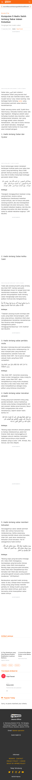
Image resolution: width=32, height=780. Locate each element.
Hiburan (9, 6)
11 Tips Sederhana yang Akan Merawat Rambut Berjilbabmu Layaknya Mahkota (8, 655)
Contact (19, 758)
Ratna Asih (10, 685)
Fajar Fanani (20, 29)
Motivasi (21, 6)
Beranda (3, 13)
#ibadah (4, 665)
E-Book (22, 761)
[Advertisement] (16, 49)
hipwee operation (18, 730)
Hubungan (15, 6)
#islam (10, 665)
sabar (20, 101)
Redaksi (12, 758)
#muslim (17, 665)
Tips (8, 13)
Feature (3, 6)
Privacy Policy (12, 761)
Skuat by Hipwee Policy (16, 763)
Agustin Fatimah (5, 660)
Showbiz (27, 6)
